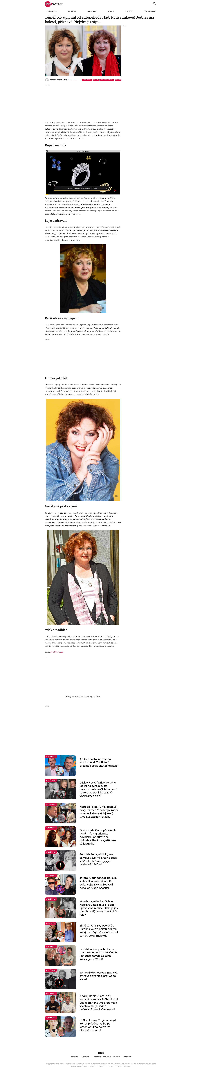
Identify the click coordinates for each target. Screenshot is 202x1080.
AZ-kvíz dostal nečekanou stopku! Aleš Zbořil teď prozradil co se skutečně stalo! (99, 762)
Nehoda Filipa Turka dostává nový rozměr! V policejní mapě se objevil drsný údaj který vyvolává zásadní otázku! (99, 811)
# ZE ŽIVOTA (50, 757)
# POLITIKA (50, 923)
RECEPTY (128, 11)
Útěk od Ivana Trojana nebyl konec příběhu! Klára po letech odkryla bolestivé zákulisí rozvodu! (98, 1025)
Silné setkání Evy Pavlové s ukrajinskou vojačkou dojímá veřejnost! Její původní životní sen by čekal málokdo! (99, 930)
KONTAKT (85, 1057)
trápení (118, 80)
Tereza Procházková (59, 80)
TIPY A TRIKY (92, 11)
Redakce (127, 1057)
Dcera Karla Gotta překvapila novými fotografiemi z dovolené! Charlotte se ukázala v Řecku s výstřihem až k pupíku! (98, 837)
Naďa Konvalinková (107, 80)
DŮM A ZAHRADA (150, 11)
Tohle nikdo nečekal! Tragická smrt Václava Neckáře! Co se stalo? (99, 976)
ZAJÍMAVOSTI (52, 11)
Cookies (74, 1057)
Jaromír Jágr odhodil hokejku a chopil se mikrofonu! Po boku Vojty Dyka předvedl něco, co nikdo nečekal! (99, 883)
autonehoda (87, 80)
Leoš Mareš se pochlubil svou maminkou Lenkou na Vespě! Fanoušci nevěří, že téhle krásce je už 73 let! (98, 954)
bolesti (95, 80)
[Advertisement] (83, 102)
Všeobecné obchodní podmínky (106, 1057)
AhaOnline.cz (56, 652)
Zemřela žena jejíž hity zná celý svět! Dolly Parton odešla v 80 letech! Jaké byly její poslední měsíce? (98, 859)
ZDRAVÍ (111, 11)
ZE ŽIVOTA (72, 11)
